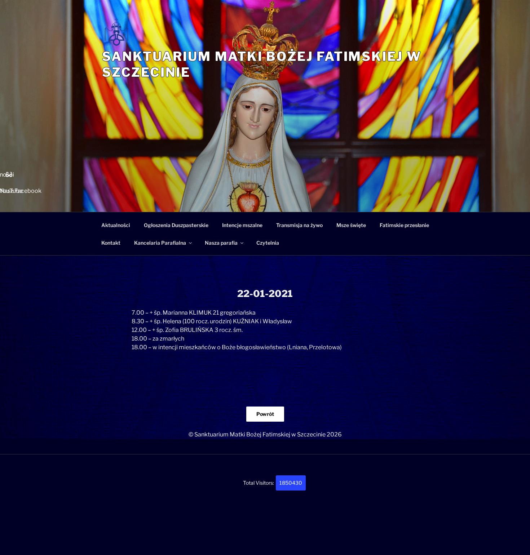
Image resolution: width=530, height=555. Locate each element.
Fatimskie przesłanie (404, 225)
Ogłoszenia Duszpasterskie (176, 225)
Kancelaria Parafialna (160, 243)
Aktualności (115, 225)
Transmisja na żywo (299, 225)
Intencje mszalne (242, 225)
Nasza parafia (221, 243)
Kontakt (110, 243)
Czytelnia (267, 243)
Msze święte (351, 225)
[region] (265, 159)
